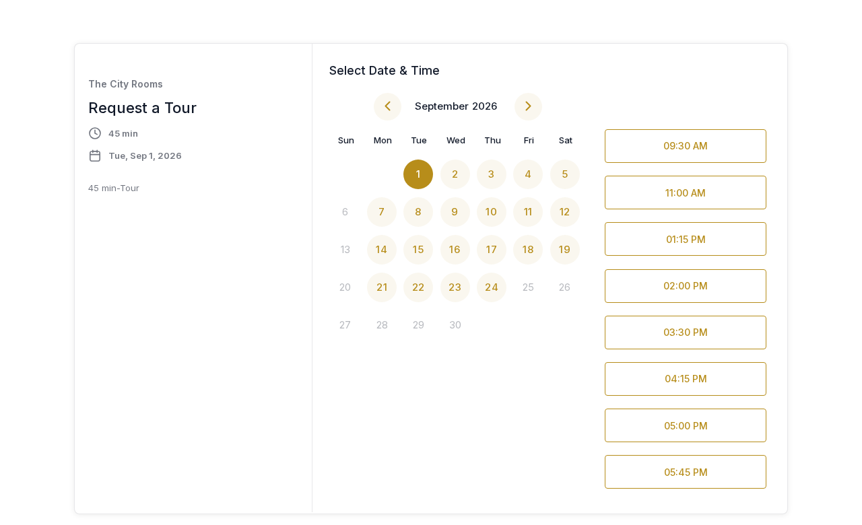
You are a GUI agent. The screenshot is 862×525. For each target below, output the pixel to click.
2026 (484, 106)
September (442, 106)
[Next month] (528, 106)
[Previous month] (387, 106)
